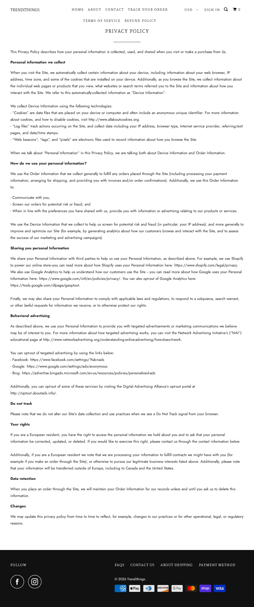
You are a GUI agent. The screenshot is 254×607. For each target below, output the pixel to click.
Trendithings (24, 9)
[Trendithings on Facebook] (18, 581)
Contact (114, 9)
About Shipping (176, 564)
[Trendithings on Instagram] (36, 581)
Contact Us (142, 564)
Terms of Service (102, 20)
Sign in (212, 9)
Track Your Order (148, 9)
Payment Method (217, 564)
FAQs (119, 564)
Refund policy (140, 20)
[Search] (226, 9)
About (94, 9)
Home (78, 9)
